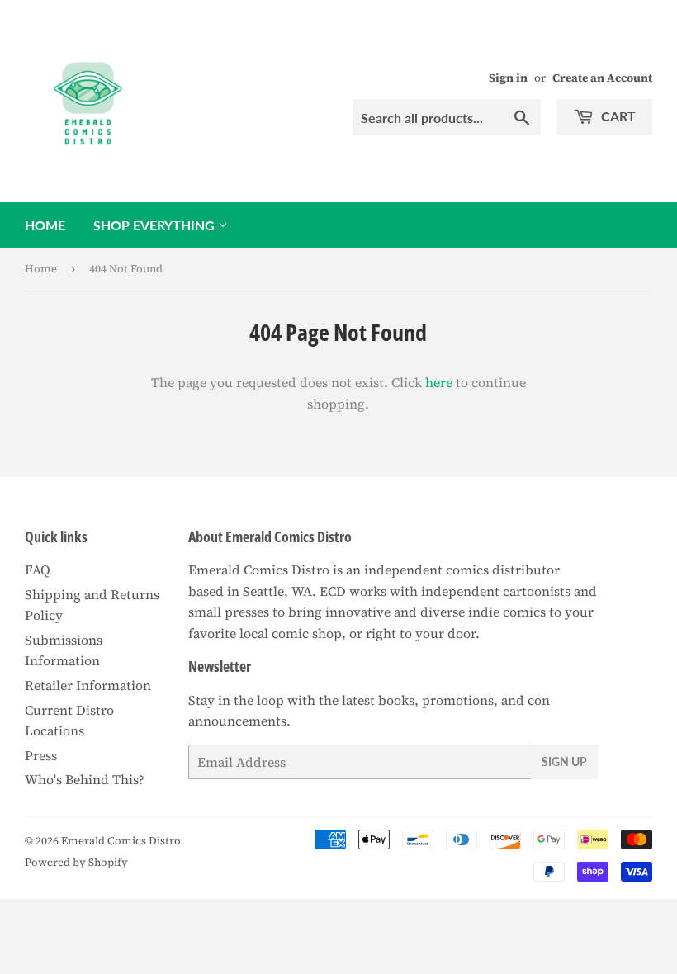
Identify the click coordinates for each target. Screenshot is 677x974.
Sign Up (564, 761)
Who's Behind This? (84, 779)
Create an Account (602, 78)
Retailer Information (88, 685)
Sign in (508, 78)
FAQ (37, 569)
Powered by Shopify (76, 862)
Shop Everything (155, 225)
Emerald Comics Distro (121, 841)
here (438, 382)
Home (45, 225)
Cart (617, 116)
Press (41, 755)
